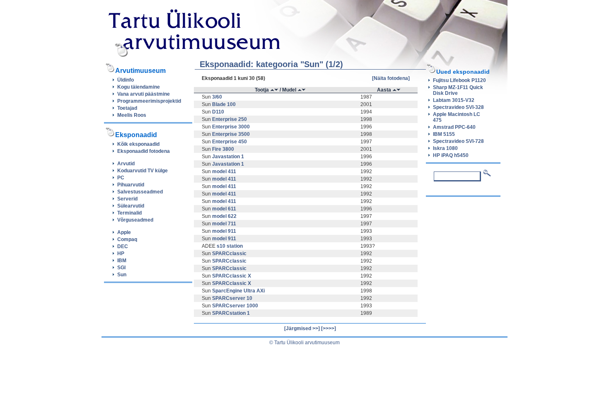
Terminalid (129, 213)
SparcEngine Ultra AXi (238, 291)
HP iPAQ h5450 (451, 155)
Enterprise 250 (229, 119)
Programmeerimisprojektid (149, 101)
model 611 (224, 209)
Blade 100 (224, 104)
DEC (122, 246)
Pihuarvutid (130, 185)
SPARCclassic (229, 253)
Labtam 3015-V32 (453, 100)
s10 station (230, 246)
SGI (121, 267)
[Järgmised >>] (302, 328)
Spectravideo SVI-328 (458, 107)
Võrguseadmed (135, 220)
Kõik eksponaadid (138, 144)
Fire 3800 (223, 149)
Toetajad (127, 108)
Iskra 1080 (445, 148)
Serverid (127, 199)
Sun (121, 275)
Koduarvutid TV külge (142, 171)
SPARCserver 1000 (235, 306)
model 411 (224, 171)
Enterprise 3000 (231, 127)
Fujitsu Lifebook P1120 (459, 80)
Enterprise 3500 (231, 134)
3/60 (217, 97)
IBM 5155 (444, 134)
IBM (121, 260)
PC (120, 178)
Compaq (127, 239)
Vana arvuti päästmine (143, 94)
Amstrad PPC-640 (454, 127)
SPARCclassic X (231, 276)
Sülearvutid (130, 206)
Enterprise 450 (229, 142)
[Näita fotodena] (391, 78)
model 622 (224, 216)
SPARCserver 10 (232, 298)
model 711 (224, 224)
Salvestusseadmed (140, 192)
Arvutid (126, 164)
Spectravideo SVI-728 (458, 141)
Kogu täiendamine (138, 87)
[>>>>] (328, 328)
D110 (218, 112)
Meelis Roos (131, 115)
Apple (124, 232)
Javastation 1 (228, 156)
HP (120, 253)
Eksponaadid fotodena (143, 151)
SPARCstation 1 (231, 313)
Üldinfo (125, 80)
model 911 (224, 231)
